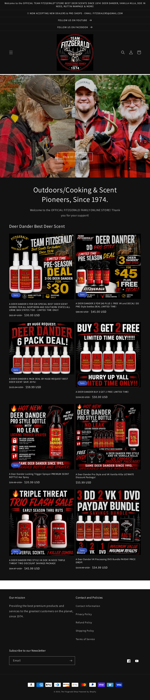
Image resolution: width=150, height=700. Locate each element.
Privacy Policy (84, 614)
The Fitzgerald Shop (69, 691)
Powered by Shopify (87, 691)
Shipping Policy (85, 630)
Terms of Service (85, 639)
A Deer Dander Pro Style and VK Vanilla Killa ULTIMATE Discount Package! (105, 476)
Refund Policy (84, 622)
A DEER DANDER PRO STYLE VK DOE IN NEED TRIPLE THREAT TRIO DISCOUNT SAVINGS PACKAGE (37, 562)
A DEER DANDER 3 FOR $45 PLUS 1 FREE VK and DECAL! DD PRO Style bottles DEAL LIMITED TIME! (107, 305)
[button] (11, 52)
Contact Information (88, 606)
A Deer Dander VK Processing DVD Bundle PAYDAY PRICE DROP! (106, 561)
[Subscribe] (71, 660)
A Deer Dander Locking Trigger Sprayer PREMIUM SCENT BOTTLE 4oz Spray (39, 476)
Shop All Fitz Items (75, 156)
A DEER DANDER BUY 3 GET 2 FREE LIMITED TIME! (102, 391)
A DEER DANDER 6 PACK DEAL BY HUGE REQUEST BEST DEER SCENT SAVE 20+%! (38, 380)
